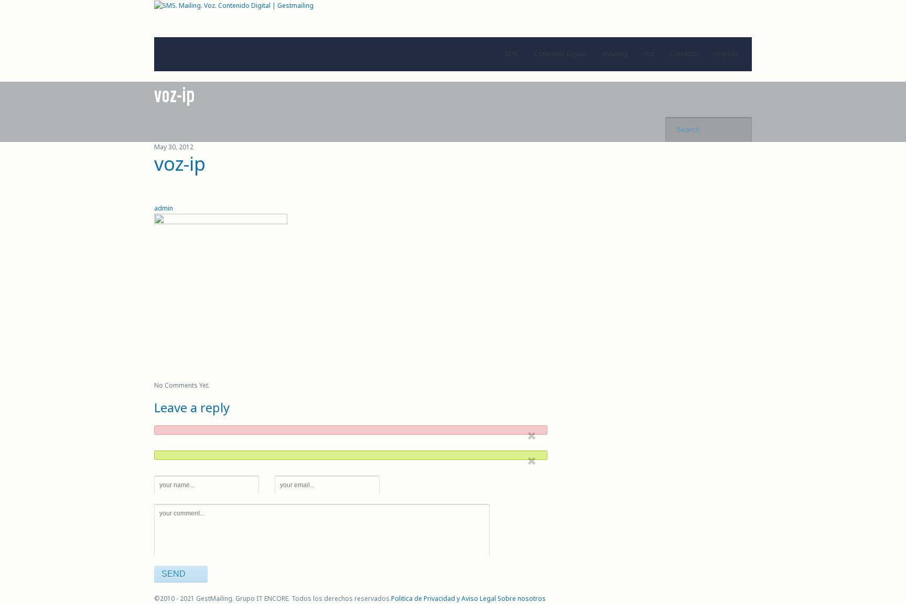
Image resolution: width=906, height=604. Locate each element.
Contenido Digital (560, 53)
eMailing (615, 53)
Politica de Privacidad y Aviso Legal (443, 598)
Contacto (683, 53)
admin (163, 208)
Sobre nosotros (522, 598)
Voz (648, 53)
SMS (511, 53)
